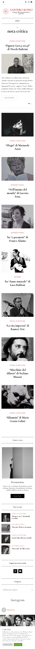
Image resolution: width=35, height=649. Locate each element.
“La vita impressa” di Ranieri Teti (17, 327)
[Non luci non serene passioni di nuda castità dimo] (29, 621)
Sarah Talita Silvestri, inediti (21, 538)
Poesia (12, 41)
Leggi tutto (9, 98)
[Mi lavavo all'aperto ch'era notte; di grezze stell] (17, 621)
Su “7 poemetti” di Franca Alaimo (17, 239)
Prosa (12, 321)
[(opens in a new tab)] (17, 169)
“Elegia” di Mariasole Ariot (17, 147)
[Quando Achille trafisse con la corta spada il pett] (6, 621)
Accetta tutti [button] (18, 644)
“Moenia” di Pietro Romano (21, 527)
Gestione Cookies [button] (8, 644)
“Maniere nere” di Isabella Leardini (21, 517)
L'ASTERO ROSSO (21, 10)
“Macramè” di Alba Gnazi (21, 549)
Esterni (14, 185)
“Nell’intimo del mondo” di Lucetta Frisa (17, 193)
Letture (15, 524)
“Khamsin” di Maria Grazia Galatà (17, 419)
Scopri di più (17, 496)
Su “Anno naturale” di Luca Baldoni (17, 283)
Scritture (20, 41)
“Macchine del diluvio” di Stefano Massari (17, 373)
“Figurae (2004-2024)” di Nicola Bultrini (17, 47)
